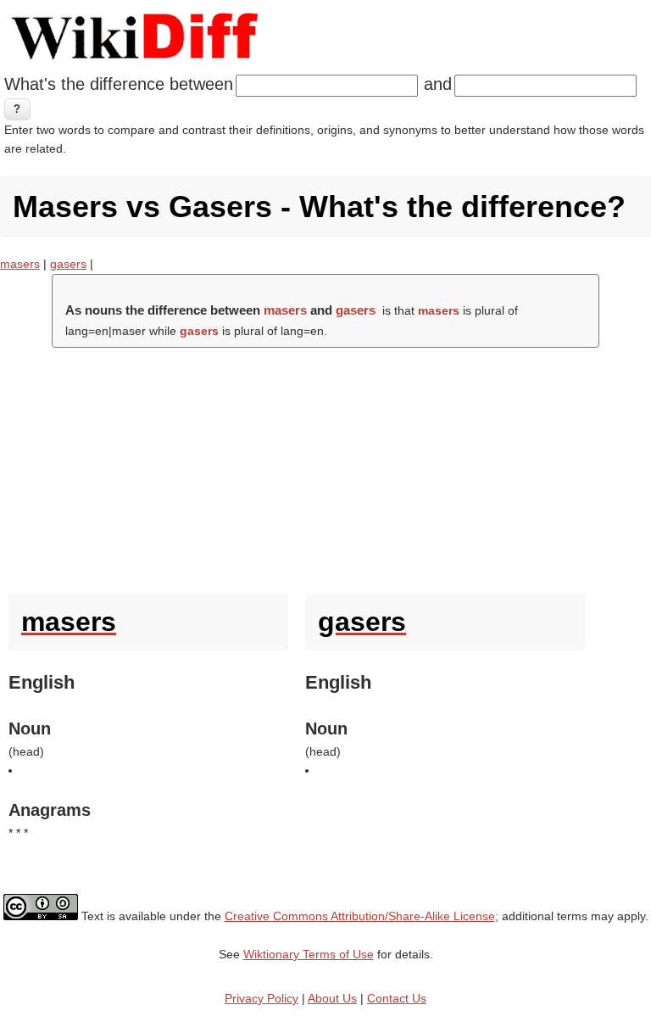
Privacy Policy (261, 998)
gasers (68, 264)
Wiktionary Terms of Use (308, 954)
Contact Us (396, 998)
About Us (332, 998)
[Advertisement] (325, 466)
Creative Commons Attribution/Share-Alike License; (361, 916)
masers (20, 264)
